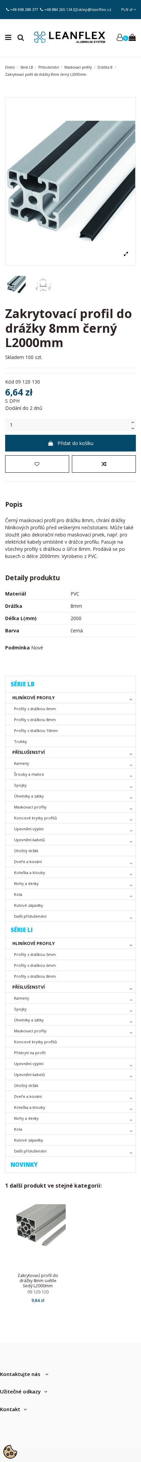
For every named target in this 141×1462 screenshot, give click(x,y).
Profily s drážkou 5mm (35, 954)
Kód (9, 381)
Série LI (22, 930)
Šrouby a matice (29, 774)
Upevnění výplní (28, 828)
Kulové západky (28, 905)
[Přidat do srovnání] (104, 464)
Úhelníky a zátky (29, 796)
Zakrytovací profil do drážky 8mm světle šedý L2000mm (37, 1281)
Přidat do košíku (75, 443)
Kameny (21, 763)
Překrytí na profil (30, 1052)
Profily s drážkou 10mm (36, 730)
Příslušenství (28, 752)
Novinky (24, 1165)
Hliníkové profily (33, 698)
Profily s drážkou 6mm (35, 708)
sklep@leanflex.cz (94, 9)
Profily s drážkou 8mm (35, 719)
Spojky (20, 785)
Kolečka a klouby (29, 872)
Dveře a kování (28, 861)
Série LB (23, 684)
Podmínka (17, 647)
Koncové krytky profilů (35, 817)
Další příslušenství (30, 916)
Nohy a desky (26, 883)
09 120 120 (38, 1292)
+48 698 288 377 (24, 9)
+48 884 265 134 (58, 9)
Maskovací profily (30, 806)
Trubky (20, 741)
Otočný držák (26, 850)
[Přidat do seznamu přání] (37, 464)
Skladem (14, 357)
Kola (18, 894)
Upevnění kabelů (29, 839)
